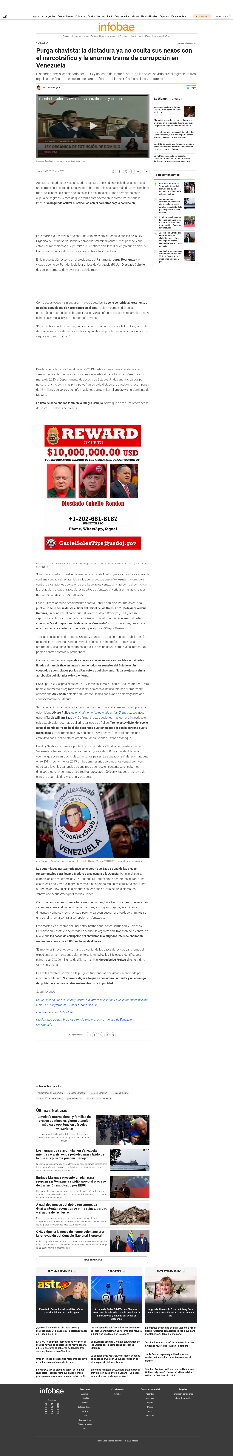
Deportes (164, 16)
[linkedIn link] (58, 1411)
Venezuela (42, 43)
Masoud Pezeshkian (147, 36)
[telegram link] (52, 1411)
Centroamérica (122, 16)
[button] (5, 16)
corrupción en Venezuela (49, 1098)
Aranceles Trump (164, 36)
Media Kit (150, 1416)
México (100, 16)
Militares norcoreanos (80, 36)
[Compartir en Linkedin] (132, 171)
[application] (92, 126)
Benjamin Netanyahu (100, 36)
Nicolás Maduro (120, 1093)
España (91, 16)
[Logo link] (116, 26)
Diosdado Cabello (77, 1093)
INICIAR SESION (222, 16)
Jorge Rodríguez (99, 1093)
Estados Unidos (65, 16)
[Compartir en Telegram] (138, 171)
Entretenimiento (179, 16)
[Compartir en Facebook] (119, 171)
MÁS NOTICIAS (93, 1259)
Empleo (117, 1394)
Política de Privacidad (183, 1398)
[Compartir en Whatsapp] (113, 171)
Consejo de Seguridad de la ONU (123, 36)
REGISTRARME (202, 16)
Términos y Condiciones (183, 1394)
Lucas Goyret (53, 87)
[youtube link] (46, 1411)
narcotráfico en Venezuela (50, 1093)
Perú (109, 16)
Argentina (50, 16)
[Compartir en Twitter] (125, 171)
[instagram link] (58, 1405)
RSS (85, 1429)
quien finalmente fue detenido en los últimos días (102, 712)
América (84, 1394)
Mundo (135, 16)
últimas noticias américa (99, 1098)
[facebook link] (46, 1405)
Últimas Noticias (149, 16)
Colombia (80, 16)
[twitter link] (52, 1405)
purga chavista (74, 1098)
